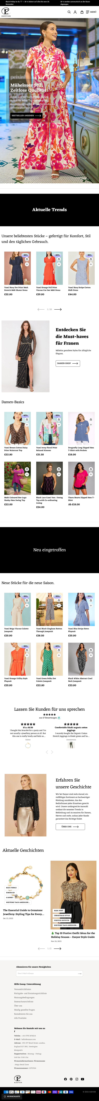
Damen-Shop (64, 363)
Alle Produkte (20, 1018)
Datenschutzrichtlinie (23, 1002)
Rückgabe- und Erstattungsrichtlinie (30, 993)
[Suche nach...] (69, 12)
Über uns (66, 827)
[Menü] (91, 12)
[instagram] (77, 1079)
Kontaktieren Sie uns (23, 1014)
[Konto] (75, 12)
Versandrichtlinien (22, 989)
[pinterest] (71, 1079)
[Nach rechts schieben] (58, 309)
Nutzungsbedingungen (24, 997)
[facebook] (65, 1079)
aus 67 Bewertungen (48, 717)
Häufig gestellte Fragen (24, 1010)
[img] (49, 714)
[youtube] (82, 1079)
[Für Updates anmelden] (79, 973)
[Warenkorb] (82, 12)
